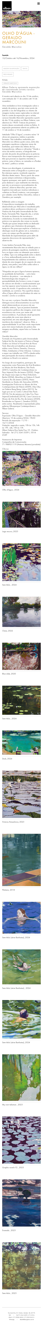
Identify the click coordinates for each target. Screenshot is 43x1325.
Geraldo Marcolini (10, 83)
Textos (25, 68)
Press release (7, 74)
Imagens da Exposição (11, 68)
